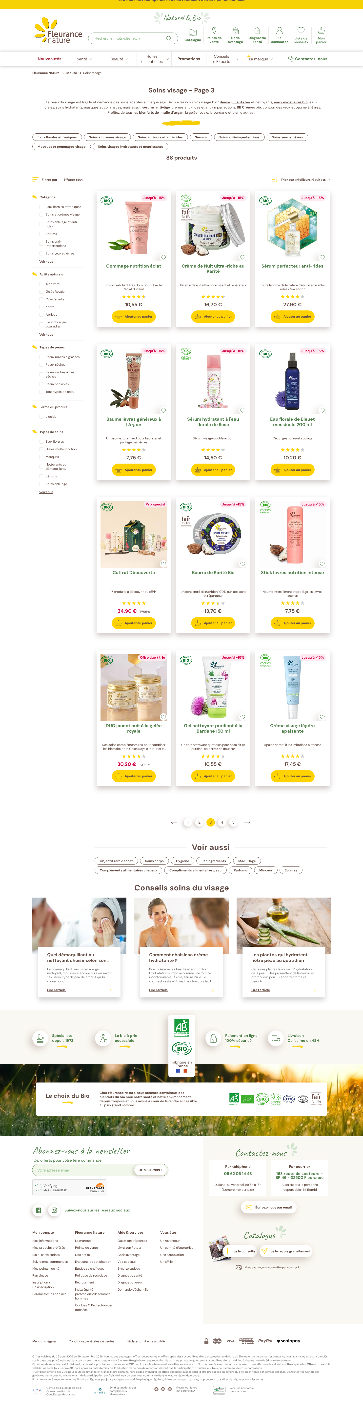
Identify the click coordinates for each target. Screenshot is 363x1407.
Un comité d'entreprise (176, 1247)
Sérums (201, 137)
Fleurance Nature (46, 72)
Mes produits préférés (48, 1247)
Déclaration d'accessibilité (145, 1341)
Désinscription (43, 1287)
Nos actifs (82, 1255)
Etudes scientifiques (89, 1268)
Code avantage (129, 1255)
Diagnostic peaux (130, 1282)
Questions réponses (132, 1241)
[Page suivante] (247, 822)
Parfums (240, 870)
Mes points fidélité (45, 1268)
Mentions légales (44, 1341)
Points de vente (86, 1247)
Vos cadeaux (127, 1262)
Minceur (265, 870)
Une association (172, 1255)
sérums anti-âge (156, 107)
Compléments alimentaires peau (195, 870)
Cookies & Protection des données (94, 1307)
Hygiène (182, 861)
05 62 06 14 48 (238, 1174)
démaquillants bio (235, 102)
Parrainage (40, 1275)
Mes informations (45, 1241)
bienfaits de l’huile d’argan (161, 112)
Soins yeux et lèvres (287, 137)
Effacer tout (73, 180)
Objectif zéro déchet (116, 861)
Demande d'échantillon (134, 1289)
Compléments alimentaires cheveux (128, 870)
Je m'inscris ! (150, 1170)
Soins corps (154, 861)
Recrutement (84, 1282)
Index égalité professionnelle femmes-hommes (93, 1293)
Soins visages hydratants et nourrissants (130, 146)
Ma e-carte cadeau (46, 1255)
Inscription (40, 1282)
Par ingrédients (214, 861)
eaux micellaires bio (291, 102)
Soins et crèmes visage (107, 137)
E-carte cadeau (129, 1268)
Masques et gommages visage (62, 146)
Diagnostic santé (130, 1275)
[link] (235, 35)
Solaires (291, 870)
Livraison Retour (129, 1247)
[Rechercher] (169, 38)
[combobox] (133, 38)
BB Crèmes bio (249, 107)
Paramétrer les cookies (49, 1294)
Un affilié (166, 1262)
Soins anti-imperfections (239, 137)
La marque (83, 1241)
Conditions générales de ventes (92, 1341)
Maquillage (247, 861)
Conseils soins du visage (181, 888)
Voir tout (46, 261)
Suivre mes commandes (50, 1262)
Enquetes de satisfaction (93, 1262)
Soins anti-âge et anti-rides (160, 137)
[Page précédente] (174, 822)
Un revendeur (170, 1241)
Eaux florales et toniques (57, 137)
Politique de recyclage (91, 1275)
